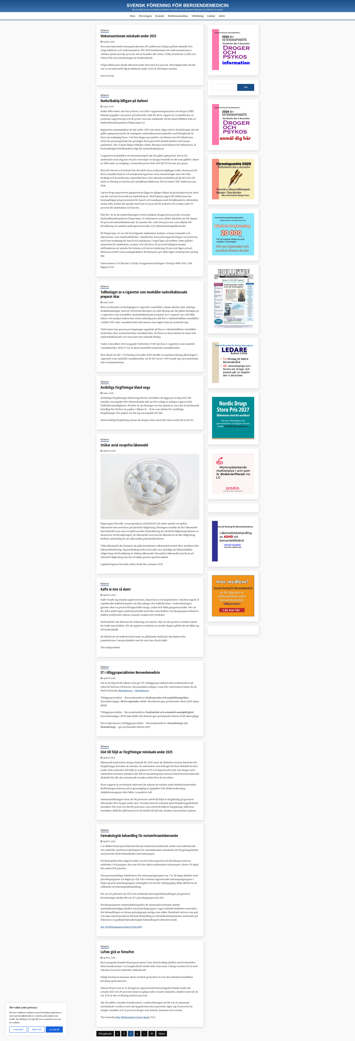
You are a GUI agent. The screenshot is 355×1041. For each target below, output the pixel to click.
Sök (246, 87)
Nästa (162, 1033)
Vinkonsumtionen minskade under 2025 (128, 35)
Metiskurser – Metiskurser (133, 690)
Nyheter (105, 30)
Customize (18, 1029)
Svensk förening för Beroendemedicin (178, 5)
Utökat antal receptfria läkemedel (124, 445)
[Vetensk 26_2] (233, 69)
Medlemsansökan (178, 16)
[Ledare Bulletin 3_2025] (233, 254)
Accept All (54, 1029)
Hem (132, 16)
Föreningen (145, 16)
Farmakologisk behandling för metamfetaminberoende (139, 835)
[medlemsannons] (233, 615)
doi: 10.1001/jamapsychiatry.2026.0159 (121, 927)
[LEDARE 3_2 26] (233, 382)
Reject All (36, 1029)
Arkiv (222, 16)
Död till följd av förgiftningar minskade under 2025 (137, 751)
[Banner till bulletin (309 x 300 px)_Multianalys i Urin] (233, 493)
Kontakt (159, 16)
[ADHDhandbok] (233, 560)
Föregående (105, 1033)
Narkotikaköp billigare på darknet (124, 100)
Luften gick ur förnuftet (117, 951)
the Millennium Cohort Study (133, 1017)
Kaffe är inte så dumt (116, 589)
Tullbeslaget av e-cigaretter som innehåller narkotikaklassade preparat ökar (144, 294)
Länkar (211, 16)
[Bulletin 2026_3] (233, 327)
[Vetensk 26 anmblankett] (233, 144)
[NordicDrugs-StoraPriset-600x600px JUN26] (233, 438)
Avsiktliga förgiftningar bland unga (125, 387)
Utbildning (198, 16)
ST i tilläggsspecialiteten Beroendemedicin (130, 672)
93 (152, 1033)
